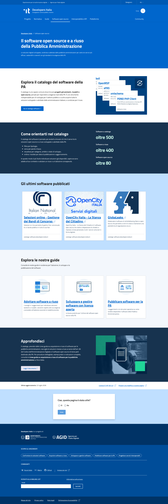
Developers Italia (26, 33)
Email (23, 483)
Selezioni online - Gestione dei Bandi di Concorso (41, 219)
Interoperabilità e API (79, 19)
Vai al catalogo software (33, 109)
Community (139, 19)
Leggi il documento (31, 369)
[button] (141, 2)
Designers (130, 2)
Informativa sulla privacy (74, 479)
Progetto (27, 19)
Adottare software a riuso (41, 301)
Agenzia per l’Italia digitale (57, 2)
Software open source (60, 19)
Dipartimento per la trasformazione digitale (35, 2)
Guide (47, 19)
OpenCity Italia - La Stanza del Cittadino (83, 219)
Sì (61, 405)
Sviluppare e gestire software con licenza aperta (79, 305)
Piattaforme (94, 19)
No (68, 405)
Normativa (38, 19)
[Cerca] (143, 10)
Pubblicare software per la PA (125, 303)
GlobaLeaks (117, 217)
